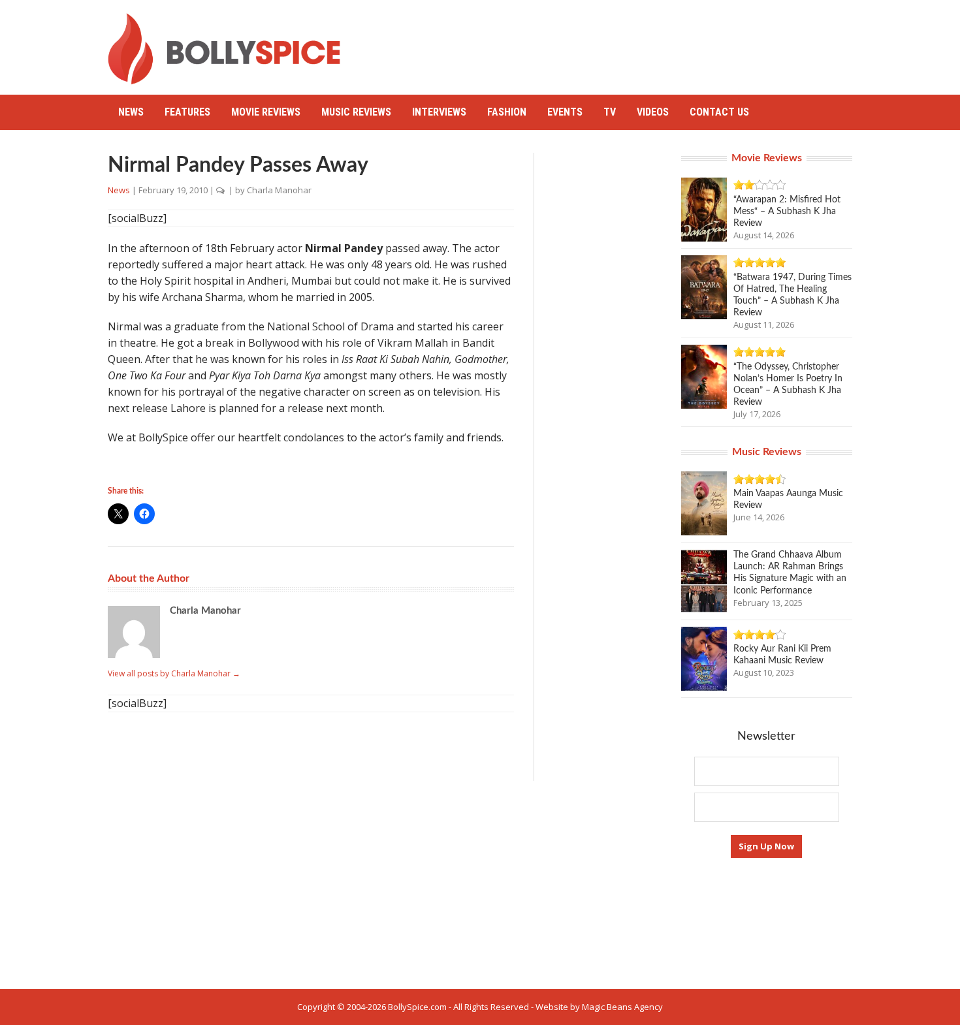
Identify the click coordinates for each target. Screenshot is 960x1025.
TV (609, 112)
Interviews (439, 112)
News (131, 112)
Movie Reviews (265, 112)
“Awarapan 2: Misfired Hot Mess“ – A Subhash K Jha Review (786, 211)
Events (565, 112)
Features (187, 112)
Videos (653, 112)
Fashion (506, 112)
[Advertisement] (614, 42)
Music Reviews (356, 112)
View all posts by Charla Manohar (174, 673)
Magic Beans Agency (622, 1007)
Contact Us (719, 112)
